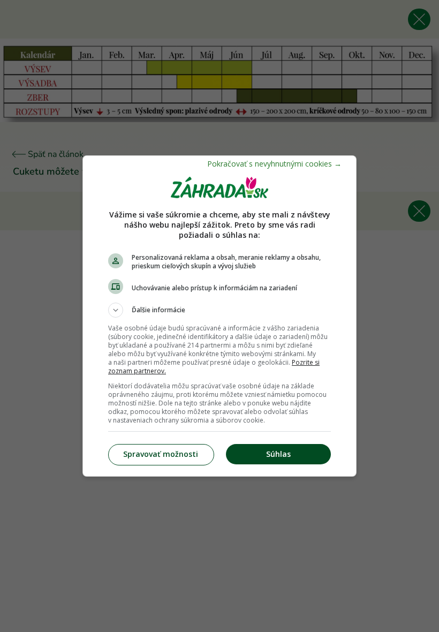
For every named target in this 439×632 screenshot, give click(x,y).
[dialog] (219, 316)
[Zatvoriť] (274, 164)
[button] (219, 310)
